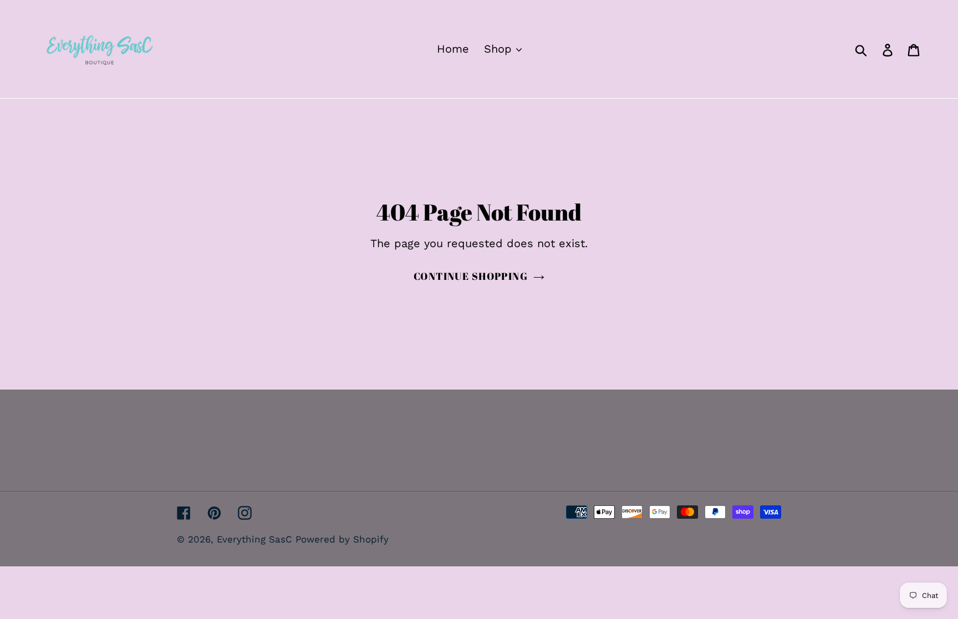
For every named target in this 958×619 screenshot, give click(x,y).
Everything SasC (256, 539)
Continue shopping (471, 276)
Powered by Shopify (342, 539)
